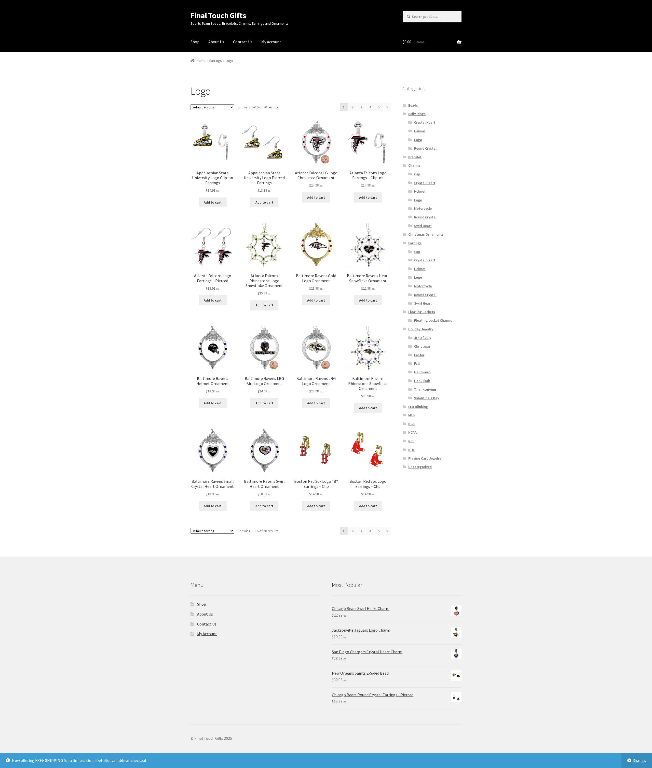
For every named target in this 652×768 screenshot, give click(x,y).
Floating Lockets (421, 311)
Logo (418, 139)
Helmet (420, 131)
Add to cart (213, 202)
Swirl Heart (423, 225)
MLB (411, 415)
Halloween (422, 372)
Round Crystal (425, 148)
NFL (411, 441)
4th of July (422, 337)
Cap (417, 174)
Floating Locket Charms (433, 320)
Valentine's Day (426, 398)
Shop (195, 41)
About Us (216, 41)
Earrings (215, 60)
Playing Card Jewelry (424, 458)
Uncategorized (420, 466)
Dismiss (639, 760)
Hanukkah (422, 380)
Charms (414, 165)
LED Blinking (418, 406)
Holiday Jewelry (420, 329)
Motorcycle (423, 208)
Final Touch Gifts (218, 15)
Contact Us (242, 41)
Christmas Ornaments (426, 234)
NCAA (412, 432)
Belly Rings (417, 113)
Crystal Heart (424, 122)
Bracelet (415, 157)
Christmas (422, 346)
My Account (271, 41)
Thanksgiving (425, 389)
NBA (411, 423)
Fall (417, 363)
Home (201, 60)
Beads (413, 105)
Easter (419, 355)
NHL (411, 449)
